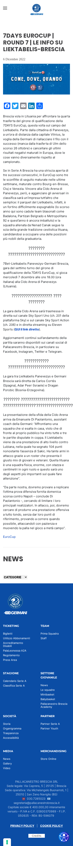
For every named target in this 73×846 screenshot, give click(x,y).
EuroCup (9, 537)
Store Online (48, 758)
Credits (36, 835)
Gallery (7, 763)
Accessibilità (11, 737)
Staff (44, 638)
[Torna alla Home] (36, 8)
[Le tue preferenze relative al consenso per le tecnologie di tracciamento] (7, 842)
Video (6, 768)
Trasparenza (10, 733)
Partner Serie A (50, 723)
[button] (5, 8)
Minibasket (47, 694)
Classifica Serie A (14, 685)
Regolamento (11, 655)
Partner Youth (49, 728)
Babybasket (48, 699)
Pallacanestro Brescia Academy (54, 705)
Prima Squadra (50, 633)
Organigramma (12, 728)
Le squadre (48, 689)
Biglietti (7, 633)
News (44, 685)
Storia (6, 723)
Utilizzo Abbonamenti (16, 638)
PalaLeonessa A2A (14, 650)
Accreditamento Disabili (13, 644)
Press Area (10, 659)
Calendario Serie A (14, 681)
